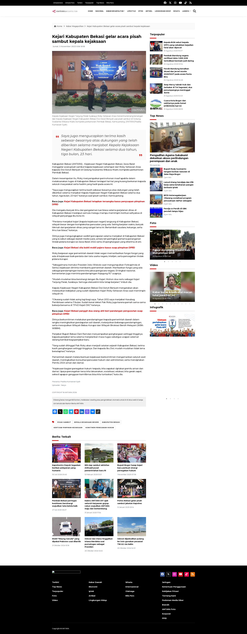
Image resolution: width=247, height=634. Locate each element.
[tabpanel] (172, 245)
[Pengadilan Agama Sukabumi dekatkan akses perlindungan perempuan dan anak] (172, 137)
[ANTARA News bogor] (65, 11)
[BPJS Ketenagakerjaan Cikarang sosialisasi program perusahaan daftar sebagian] (156, 199)
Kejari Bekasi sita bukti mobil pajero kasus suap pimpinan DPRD (99, 247)
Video (154, 265)
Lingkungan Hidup (163, 11)
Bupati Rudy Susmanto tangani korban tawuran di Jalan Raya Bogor (177, 172)
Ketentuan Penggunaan (174, 587)
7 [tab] (178, 304)
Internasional (131, 587)
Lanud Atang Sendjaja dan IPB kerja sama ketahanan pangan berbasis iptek (178, 185)
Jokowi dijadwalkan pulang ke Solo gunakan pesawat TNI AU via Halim (130, 541)
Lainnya (185, 11)
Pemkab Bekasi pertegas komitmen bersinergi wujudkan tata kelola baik (64, 503)
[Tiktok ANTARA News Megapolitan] (185, 3)
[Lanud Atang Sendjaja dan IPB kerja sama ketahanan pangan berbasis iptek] (156, 186)
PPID (164, 618)
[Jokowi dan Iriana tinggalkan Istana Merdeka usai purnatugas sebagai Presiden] (99, 526)
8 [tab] (182, 304)
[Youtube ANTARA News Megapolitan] (180, 3)
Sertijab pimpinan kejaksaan (68, 428)
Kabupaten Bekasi (111, 422)
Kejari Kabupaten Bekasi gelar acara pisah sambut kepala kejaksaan (118, 26)
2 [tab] (168, 261)
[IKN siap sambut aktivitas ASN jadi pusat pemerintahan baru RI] (99, 453)
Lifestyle (131, 11)
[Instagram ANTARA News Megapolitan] (175, 3)
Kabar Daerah (95, 582)
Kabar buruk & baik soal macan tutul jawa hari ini (172, 294)
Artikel (149, 11)
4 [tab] (176, 261)
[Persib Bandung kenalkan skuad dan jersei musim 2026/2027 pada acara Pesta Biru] (156, 72)
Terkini (79, 3)
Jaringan (166, 582)
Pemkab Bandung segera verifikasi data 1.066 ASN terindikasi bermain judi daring (179, 58)
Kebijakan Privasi (170, 591)
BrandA (165, 605)
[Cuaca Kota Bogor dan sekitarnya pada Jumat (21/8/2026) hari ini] (156, 104)
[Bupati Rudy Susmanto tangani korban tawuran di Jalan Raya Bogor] (156, 172)
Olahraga (129, 591)
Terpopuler (89, 3)
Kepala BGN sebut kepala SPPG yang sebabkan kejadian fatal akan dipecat (178, 45)
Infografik (156, 307)
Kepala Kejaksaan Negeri (86, 422)
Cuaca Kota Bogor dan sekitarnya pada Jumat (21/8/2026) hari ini (175, 103)
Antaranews (58, 3)
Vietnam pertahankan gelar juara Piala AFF (170, 388)
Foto (153, 223)
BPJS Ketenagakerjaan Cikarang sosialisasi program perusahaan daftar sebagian (178, 198)
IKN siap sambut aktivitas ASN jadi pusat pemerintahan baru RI (97, 468)
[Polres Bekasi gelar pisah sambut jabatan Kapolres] (131, 488)
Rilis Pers (110, 3)
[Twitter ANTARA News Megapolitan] (170, 3)
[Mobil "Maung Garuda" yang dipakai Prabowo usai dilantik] (66, 526)
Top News (100, 3)
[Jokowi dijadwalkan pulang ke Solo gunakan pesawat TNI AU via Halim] (131, 526)
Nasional (99, 11)
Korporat (166, 614)
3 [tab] (172, 261)
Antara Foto (69, 3)
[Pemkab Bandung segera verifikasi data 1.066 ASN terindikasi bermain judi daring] (156, 59)
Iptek (140, 11)
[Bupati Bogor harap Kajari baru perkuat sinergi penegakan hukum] (131, 453)
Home (90, 11)
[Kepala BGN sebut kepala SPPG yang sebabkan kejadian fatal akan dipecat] (156, 46)
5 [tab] (180, 261)
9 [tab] (186, 304)
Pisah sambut (64, 422)
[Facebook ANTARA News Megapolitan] (165, 3)
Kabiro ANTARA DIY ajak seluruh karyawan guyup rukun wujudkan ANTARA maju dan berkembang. (97, 505)
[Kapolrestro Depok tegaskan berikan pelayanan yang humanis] (66, 453)
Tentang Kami (169, 596)
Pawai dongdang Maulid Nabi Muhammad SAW (171, 251)
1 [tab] (164, 261)
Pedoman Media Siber (173, 600)
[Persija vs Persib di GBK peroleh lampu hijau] (156, 212)
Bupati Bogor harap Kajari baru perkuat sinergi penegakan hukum (129, 468)
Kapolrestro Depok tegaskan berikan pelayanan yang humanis (66, 468)
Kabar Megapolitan (114, 11)
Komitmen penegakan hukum (100, 428)
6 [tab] (174, 304)
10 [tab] (189, 304)
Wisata (176, 11)
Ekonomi (93, 587)
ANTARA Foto (169, 609)
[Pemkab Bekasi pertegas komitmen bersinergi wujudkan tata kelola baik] (66, 488)
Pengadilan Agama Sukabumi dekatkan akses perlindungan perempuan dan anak (169, 158)
